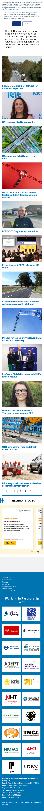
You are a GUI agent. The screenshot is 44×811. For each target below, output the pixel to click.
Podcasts (5, 582)
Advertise (6, 584)
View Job (10, 543)
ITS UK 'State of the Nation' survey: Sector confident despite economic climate (19, 195)
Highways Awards (9, 586)
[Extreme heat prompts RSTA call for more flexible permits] (22, 69)
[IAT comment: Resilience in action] (22, 105)
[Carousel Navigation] (36, 551)
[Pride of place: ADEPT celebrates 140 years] (22, 248)
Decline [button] (27, 24)
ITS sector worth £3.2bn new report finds (19, 157)
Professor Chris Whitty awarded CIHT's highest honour (21, 375)
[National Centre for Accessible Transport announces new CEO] (22, 394)
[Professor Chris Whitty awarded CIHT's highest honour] (22, 357)
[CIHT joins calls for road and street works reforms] (22, 430)
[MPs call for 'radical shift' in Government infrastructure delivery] (22, 321)
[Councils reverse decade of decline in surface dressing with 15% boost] (22, 285)
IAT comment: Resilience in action (18, 122)
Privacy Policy (14, 9)
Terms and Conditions (10, 591)
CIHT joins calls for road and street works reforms (19, 448)
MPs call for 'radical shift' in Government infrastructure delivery (21, 339)
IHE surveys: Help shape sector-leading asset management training (21, 485)
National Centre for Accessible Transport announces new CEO (17, 412)
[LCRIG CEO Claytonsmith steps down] (22, 214)
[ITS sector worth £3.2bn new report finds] (22, 139)
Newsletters (7, 580)
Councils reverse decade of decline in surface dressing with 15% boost (20, 303)
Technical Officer (10, 518)
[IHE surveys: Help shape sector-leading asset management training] (22, 466)
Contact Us (6, 577)
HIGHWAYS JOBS (23, 501)
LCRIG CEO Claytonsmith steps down (20, 231)
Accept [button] (16, 24)
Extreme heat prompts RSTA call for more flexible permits (20, 87)
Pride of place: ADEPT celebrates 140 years (20, 266)
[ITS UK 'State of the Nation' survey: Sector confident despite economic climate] (22, 175)
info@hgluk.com (13, 797)
